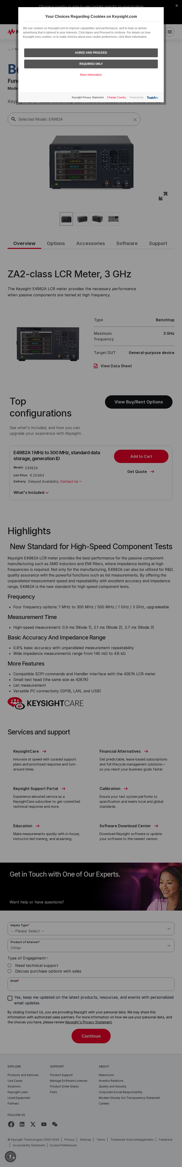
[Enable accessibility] (10, 1156)
